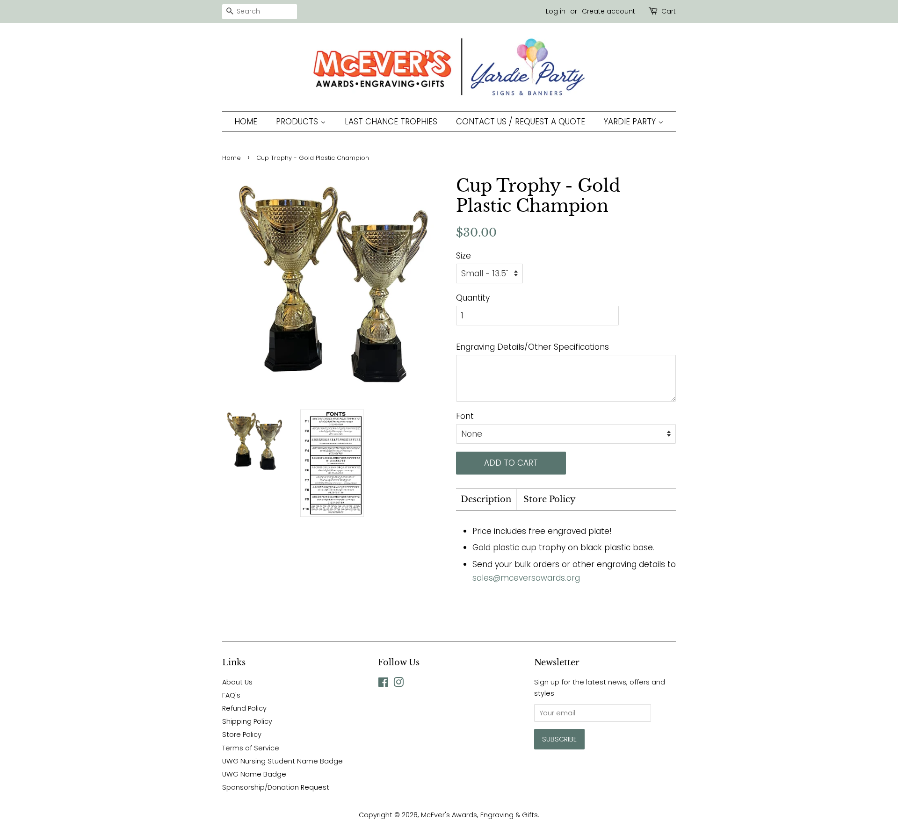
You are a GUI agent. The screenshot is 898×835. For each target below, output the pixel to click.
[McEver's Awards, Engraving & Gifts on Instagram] (398, 684)
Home (245, 121)
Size (463, 255)
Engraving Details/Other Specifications (532, 347)
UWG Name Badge (254, 774)
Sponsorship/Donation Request (275, 787)
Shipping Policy (247, 721)
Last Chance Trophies (391, 121)
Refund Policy (244, 708)
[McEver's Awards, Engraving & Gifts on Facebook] (383, 684)
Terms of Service (250, 748)
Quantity (473, 297)
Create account (608, 11)
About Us (237, 682)
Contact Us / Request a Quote (520, 121)
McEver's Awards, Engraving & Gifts (479, 815)
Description (486, 499)
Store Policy (549, 499)
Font (465, 416)
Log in (555, 11)
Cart (668, 11)
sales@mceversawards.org (526, 577)
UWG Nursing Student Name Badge (282, 761)
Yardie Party (631, 121)
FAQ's (231, 695)
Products (298, 121)
